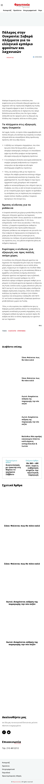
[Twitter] (9, 63)
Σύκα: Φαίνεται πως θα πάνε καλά (31, 358)
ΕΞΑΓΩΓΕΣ (12, 331)
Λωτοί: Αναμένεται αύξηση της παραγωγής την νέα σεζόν (30, 400)
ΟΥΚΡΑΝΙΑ (21, 331)
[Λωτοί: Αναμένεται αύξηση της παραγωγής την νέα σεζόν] (11, 400)
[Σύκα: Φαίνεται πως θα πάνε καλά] (11, 359)
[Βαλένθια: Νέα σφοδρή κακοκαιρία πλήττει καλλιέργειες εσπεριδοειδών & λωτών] (11, 442)
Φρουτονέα (16, 782)
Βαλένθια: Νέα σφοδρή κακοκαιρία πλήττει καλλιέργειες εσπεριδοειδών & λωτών (32, 441)
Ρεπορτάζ (10, 57)
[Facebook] (4, 63)
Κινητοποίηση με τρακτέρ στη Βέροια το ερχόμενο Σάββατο (13, 469)
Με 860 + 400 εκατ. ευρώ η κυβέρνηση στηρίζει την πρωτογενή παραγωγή (32, 469)
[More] (14, 63)
